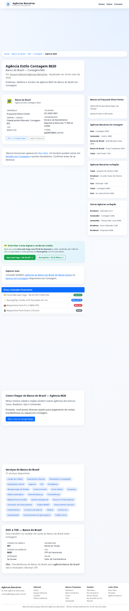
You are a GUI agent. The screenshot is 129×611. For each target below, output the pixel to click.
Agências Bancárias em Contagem (106, 124)
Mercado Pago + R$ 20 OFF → (20, 257)
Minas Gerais (92, 595)
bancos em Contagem (17, 278)
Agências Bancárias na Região (104, 164)
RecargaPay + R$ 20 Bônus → (51, 257)
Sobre (109, 4)
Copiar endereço (37, 138)
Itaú (67, 598)
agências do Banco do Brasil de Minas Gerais (48, 274)
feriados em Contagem (18, 156)
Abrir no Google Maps (16, 138)
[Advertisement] (64, 32)
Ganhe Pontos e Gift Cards (101, 113)
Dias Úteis (112, 590)
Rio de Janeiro (93, 593)
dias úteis (43, 153)
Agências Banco (115, 595)
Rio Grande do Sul (94, 598)
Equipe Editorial (40, 593)
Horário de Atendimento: (56, 120)
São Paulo (91, 590)
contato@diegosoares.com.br (14, 594)
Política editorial (40, 598)
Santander (70, 601)
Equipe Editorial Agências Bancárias (28, 74)
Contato (118, 4)
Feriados (111, 593)
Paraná (90, 601)
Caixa (68, 595)
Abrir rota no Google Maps (20, 419)
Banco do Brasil (72, 593)
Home (102, 4)
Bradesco (69, 590)
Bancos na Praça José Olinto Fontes (107, 99)
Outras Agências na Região (103, 204)
